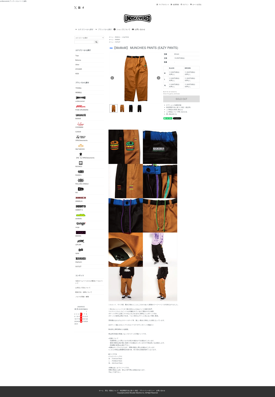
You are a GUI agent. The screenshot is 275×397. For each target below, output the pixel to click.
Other (77, 64)
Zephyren (78, 262)
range (77, 227)
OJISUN (78, 132)
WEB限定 (78, 92)
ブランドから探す (105, 29)
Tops (77, 55)
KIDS (77, 73)
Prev (112, 78)
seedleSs (78, 218)
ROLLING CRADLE (82, 184)
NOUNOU (78, 166)
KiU (76, 192)
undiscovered (80, 101)
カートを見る (196, 4)
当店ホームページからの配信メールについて (88, 282)
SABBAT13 (79, 210)
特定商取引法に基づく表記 (129, 390)
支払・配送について (111, 390)
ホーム (111, 37)
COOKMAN (79, 127)
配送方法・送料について (83, 292)
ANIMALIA (78, 201)
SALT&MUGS (80, 149)
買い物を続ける (171, 114)
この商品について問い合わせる (176, 112)
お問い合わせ (140, 29)
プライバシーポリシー (147, 390)
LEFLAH (78, 244)
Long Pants (125, 37)
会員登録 (176, 4)
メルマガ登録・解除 (82, 296)
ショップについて (123, 29)
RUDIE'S (78, 175)
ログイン (186, 4)
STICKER (78, 69)
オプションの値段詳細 (173, 105)
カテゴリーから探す (85, 29)
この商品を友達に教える (174, 109)
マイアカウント (164, 4)
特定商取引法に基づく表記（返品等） (179, 107)
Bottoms (117, 37)
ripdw (77, 253)
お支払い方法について (82, 287)
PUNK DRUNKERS (81, 110)
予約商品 (78, 88)
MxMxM (117, 39)
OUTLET (117, 42)
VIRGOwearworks (81, 140)
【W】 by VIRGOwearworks (84, 158)
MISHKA (78, 236)
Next (158, 78)
